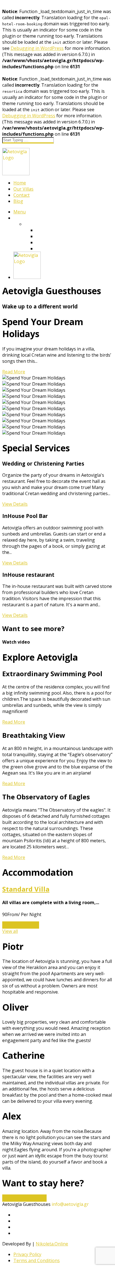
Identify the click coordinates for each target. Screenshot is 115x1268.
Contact (21, 195)
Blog (18, 201)
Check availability (21, 925)
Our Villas (23, 189)
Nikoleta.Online (52, 1244)
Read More (13, 372)
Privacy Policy (27, 1254)
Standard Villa (25, 889)
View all (10, 931)
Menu (19, 212)
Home (19, 183)
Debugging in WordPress (37, 48)
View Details (15, 504)
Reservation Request (24, 1198)
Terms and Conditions (36, 1260)
